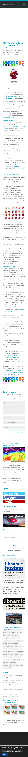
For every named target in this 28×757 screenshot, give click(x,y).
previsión (13, 659)
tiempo (17, 665)
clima (14, 640)
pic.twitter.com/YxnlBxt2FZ (12, 166)
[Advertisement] (14, 27)
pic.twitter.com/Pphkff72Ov (12, 357)
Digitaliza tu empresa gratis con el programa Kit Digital (13, 581)
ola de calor (10, 657)
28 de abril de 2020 (18, 362)
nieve (21, 654)
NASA (12, 654)
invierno (5, 651)
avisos (15, 629)
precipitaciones (6, 659)
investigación (18, 649)
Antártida (10, 629)
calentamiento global (13, 632)
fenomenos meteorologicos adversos (11, 646)
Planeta (19, 657)
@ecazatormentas (8, 537)
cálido (18, 640)
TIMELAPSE (18, 509)
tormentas (5, 668)
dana (22, 640)
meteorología (6, 654)
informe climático (10, 649)
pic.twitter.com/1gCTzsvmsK (12, 307)
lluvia (9, 651)
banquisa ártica (21, 629)
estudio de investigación (13, 643)
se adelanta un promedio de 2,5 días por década (13, 370)
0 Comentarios (19, 54)
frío (21, 646)
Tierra (21, 665)
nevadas (16, 654)
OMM (15, 657)
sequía (22, 659)
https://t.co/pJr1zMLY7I (11, 355)
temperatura (6, 662)
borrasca (5, 632)
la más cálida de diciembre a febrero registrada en (14, 126)
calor (20, 632)
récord (18, 659)
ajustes (20, 751)
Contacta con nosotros (10, 593)
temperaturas (13, 662)
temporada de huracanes (8, 665)
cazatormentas (15, 635)
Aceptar (4, 754)
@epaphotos (8, 305)
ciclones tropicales (7, 640)
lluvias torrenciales (20, 651)
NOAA (4, 657)
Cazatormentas (8, 50)
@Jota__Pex (16, 537)
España (5, 643)
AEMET (5, 629)
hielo (4, 649)
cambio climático (6, 635)
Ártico (10, 668)
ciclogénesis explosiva (15, 638)
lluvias (13, 651)
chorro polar (6, 638)
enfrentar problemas (8, 117)
